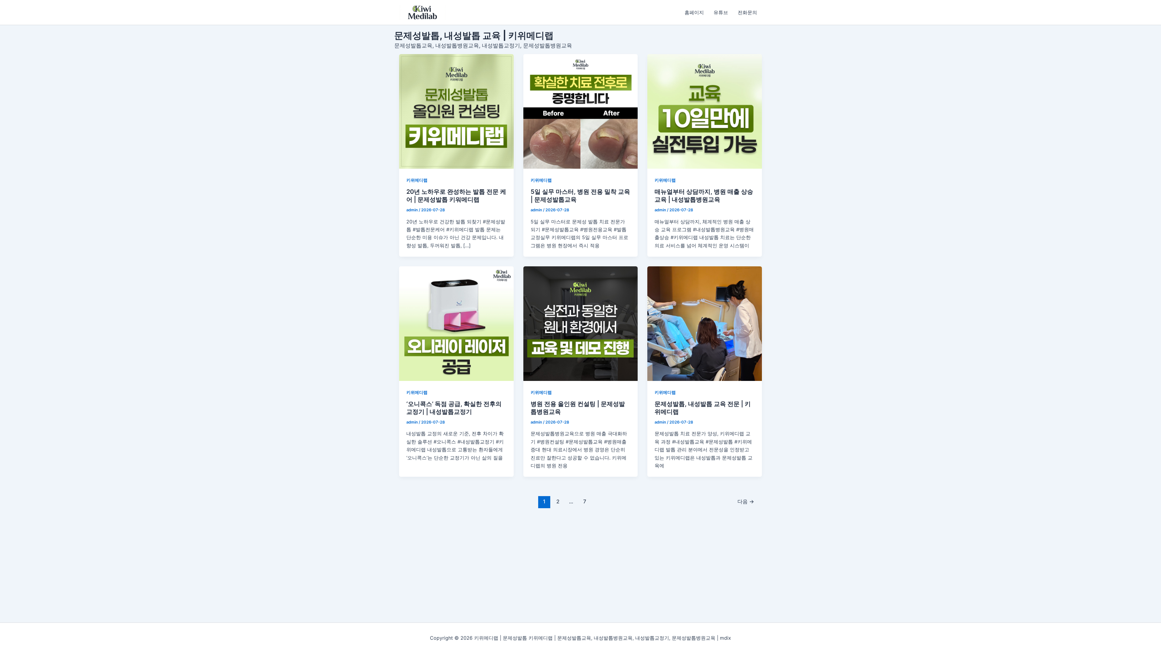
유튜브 (721, 12)
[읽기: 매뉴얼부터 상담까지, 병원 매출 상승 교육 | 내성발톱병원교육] (704, 111)
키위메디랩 (417, 180)
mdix (725, 638)
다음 (745, 501)
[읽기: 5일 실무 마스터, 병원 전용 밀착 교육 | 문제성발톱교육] (580, 111)
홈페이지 (694, 12)
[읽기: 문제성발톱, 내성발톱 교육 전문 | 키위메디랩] (704, 323)
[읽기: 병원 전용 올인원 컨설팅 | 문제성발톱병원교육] (580, 323)
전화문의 (747, 12)
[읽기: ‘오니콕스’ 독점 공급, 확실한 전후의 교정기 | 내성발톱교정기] (456, 323)
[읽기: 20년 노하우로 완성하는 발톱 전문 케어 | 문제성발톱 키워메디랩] (456, 111)
